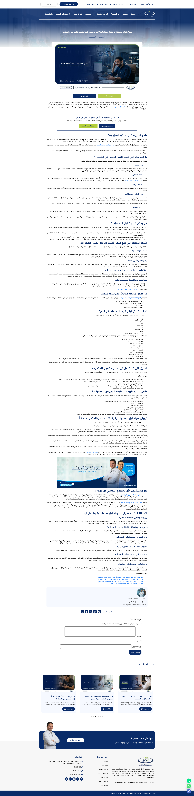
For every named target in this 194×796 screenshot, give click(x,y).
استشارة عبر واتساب (88, 126)
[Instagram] (77, 779)
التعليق (138, 636)
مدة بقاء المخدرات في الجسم (105, 145)
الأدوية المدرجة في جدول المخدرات (131, 298)
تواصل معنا (49, 14)
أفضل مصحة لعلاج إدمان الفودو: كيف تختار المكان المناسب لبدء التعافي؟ (120, 579)
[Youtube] (66, 779)
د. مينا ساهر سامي (137, 601)
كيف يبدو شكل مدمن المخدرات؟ (128, 289)
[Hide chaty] (189, 791)
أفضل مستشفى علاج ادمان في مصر (131, 502)
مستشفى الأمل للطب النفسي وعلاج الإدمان (134, 495)
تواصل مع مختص (107, 126)
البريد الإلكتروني (136, 646)
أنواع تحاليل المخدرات (120, 107)
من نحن (125, 14)
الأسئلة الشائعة (103, 781)
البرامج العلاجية (102, 14)
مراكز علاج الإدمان (92, 452)
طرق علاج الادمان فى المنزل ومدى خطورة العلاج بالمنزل (126, 583)
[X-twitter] (74, 779)
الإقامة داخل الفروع (63, 14)
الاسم (139, 641)
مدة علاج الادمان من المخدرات (133, 180)
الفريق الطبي (77, 14)
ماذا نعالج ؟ (115, 14)
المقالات (88, 14)
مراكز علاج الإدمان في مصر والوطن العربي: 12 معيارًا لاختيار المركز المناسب (120, 577)
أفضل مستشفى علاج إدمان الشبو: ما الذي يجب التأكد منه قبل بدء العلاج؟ (120, 581)
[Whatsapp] (189, 786)
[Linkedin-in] (70, 779)
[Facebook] (81, 779)
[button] (99, 612)
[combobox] (48, 4)
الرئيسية (134, 14)
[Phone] (189, 781)
